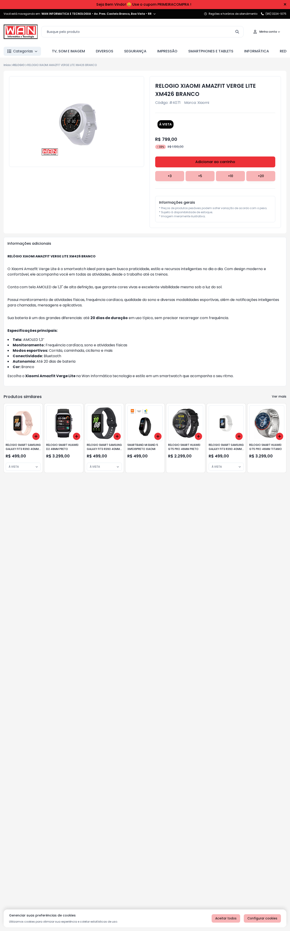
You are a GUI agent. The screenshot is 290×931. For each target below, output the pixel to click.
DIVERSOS (104, 51)
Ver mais (279, 396)
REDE (284, 51)
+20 (261, 176)
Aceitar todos (226, 918)
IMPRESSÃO (167, 51)
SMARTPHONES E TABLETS (210, 51)
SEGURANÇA (135, 51)
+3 (170, 176)
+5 (200, 176)
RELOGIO (19, 65)
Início (7, 65)
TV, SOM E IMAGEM (68, 51)
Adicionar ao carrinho (215, 161)
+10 (230, 176)
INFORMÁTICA (256, 51)
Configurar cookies (262, 918)
